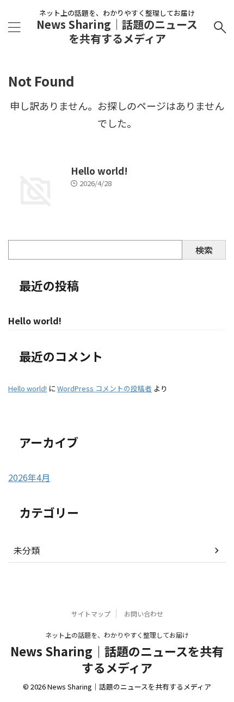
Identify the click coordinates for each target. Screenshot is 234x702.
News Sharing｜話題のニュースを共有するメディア (117, 31)
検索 (204, 249)
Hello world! (99, 170)
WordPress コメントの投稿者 (104, 388)
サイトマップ (90, 613)
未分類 (27, 550)
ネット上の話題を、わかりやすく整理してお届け (117, 634)
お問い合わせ (143, 613)
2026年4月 (29, 477)
